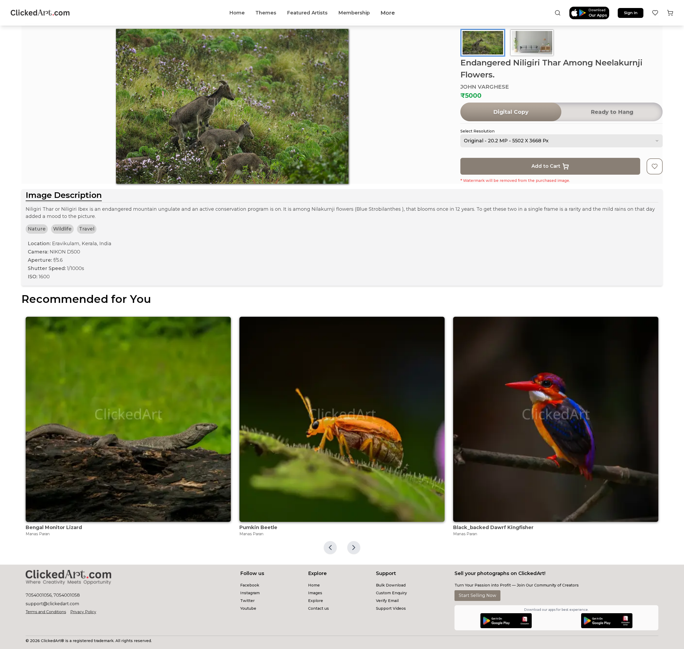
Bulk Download (391, 585)
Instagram (250, 593)
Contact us (318, 608)
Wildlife (62, 229)
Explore (315, 600)
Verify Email (387, 600)
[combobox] (561, 140)
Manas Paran (38, 533)
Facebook (249, 585)
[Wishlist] (655, 13)
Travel (86, 229)
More (387, 13)
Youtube (248, 608)
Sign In (631, 12)
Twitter (247, 600)
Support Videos (391, 608)
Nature (37, 229)
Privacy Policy (83, 611)
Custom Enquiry (391, 593)
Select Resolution (477, 131)
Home (314, 585)
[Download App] (506, 620)
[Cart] (670, 13)
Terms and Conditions (46, 611)
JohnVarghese (484, 87)
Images (315, 593)
